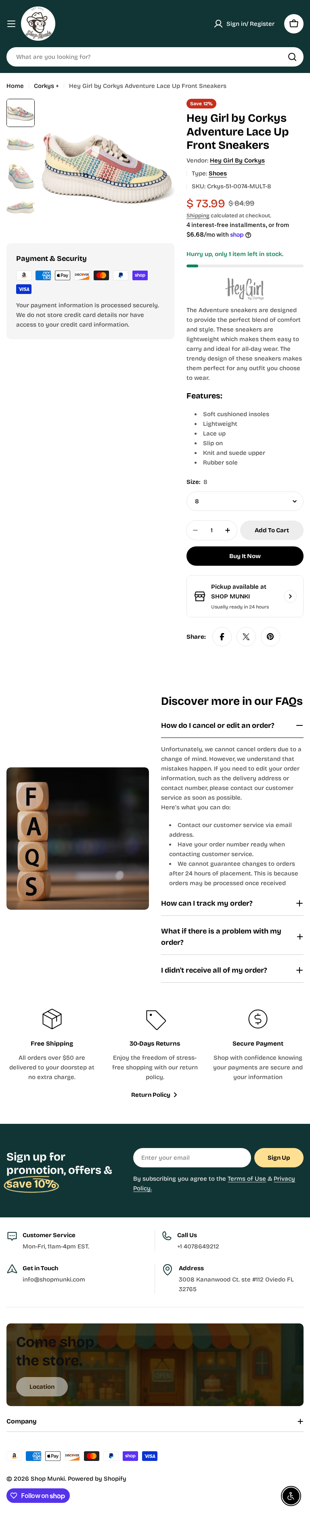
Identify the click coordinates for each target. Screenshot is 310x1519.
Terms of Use (247, 1178)
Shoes (218, 173)
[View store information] (290, 596)
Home (15, 86)
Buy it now (245, 556)
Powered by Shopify (97, 1478)
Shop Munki (48, 1478)
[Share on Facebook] (222, 636)
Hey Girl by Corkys (237, 160)
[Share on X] (246, 636)
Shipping (197, 215)
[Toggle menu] (11, 24)
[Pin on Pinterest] (270, 636)
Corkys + (46, 86)
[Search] (292, 57)
